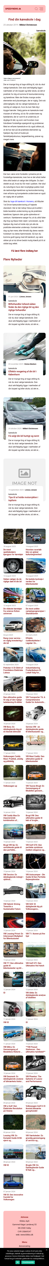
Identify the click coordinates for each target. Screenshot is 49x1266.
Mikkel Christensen (28, 25)
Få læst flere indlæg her (24, 250)
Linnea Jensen (25, 297)
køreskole (41, 30)
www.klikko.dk (26, 1234)
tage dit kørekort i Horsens (22, 201)
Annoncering (24, 1246)
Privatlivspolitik (28, 1262)
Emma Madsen (30, 364)
